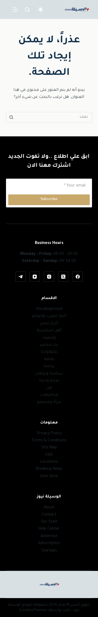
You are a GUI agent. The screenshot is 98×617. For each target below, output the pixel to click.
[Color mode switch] (40, 9)
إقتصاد (49, 338)
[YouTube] (35, 277)
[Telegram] (20, 277)
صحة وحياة (49, 381)
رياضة (49, 366)
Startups (49, 551)
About (49, 508)
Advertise (49, 536)
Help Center (49, 529)
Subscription (49, 543)
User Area (49, 476)
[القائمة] (15, 9)
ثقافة (49, 359)
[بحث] (27, 9)
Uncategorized (49, 309)
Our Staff (49, 522)
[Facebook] (77, 277)
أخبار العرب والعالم (49, 316)
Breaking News (49, 469)
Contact (49, 515)
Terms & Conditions (49, 441)
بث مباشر (49, 345)
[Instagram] (49, 277)
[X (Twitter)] (63, 277)
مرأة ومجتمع (49, 402)
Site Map (49, 448)
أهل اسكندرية (49, 331)
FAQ (49, 455)
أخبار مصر (49, 324)
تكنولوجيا (49, 352)
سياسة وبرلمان (49, 374)
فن (49, 388)
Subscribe (49, 199)
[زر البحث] (11, 117)
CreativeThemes (33, 610)
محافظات (49, 395)
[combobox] (54, 117)
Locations (49, 462)
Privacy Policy (49, 434)
